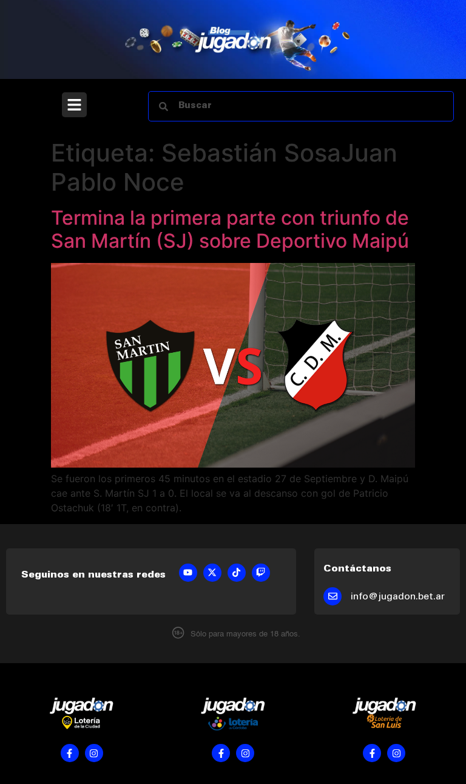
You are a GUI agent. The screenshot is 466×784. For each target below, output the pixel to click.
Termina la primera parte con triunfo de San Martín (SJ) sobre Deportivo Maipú (230, 229)
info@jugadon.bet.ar (398, 597)
